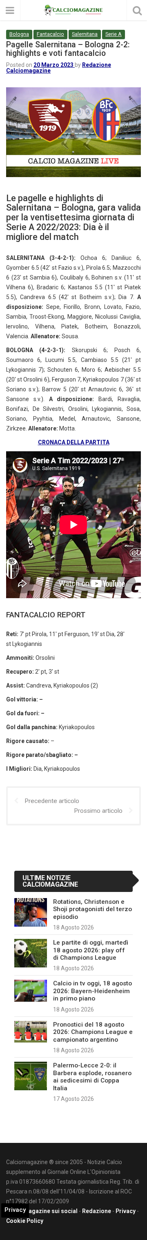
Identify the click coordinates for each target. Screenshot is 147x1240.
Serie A (113, 34)
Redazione (96, 1211)
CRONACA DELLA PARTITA (73, 442)
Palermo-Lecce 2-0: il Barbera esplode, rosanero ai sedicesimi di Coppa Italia (92, 1076)
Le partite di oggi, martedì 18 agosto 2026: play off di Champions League (90, 950)
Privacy (126, 1211)
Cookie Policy (24, 1221)
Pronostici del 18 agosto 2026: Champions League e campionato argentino (93, 1032)
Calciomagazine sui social (42, 1211)
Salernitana (85, 34)
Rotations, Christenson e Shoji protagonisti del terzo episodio (92, 909)
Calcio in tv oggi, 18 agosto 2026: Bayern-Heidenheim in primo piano (92, 991)
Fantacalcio (50, 34)
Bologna (19, 34)
